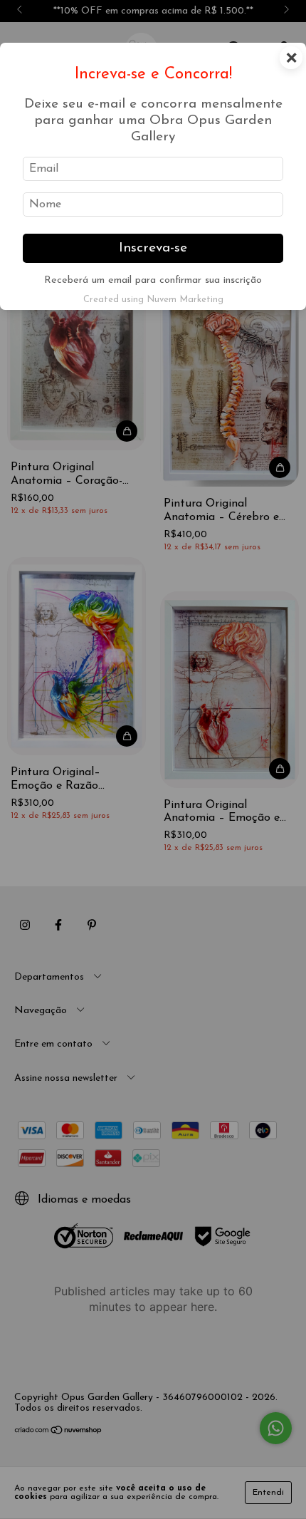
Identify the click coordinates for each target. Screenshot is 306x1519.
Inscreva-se (153, 248)
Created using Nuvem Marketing (153, 299)
